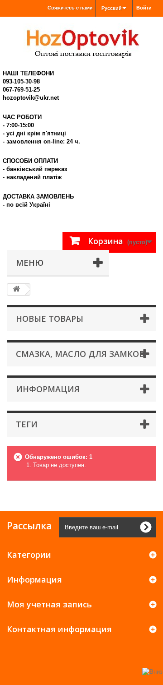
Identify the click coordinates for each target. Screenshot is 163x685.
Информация (48, 389)
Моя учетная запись (49, 604)
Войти (144, 7)
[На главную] (16, 289)
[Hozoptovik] (81, 40)
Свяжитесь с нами (70, 7)
